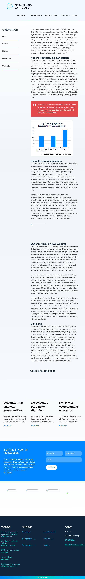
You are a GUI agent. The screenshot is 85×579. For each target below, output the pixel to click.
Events (5, 43)
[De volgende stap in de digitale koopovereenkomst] (42, 387)
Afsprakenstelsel (51, 15)
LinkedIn (9, 472)
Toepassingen (35, 15)
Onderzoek (6, 58)
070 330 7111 (70, 540)
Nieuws (5, 51)
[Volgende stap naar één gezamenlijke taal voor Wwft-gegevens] (14, 387)
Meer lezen (7, 425)
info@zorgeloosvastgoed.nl (74, 544)
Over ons (65, 15)
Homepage (26, 532)
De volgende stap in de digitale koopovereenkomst (9, 543)
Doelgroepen (21, 15)
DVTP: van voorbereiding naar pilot (10, 551)
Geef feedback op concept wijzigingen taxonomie (10, 565)
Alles (4, 36)
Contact (75, 15)
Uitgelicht (6, 66)
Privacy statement (42, 577)
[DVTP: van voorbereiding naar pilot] (70, 387)
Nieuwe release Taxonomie (6, 558)
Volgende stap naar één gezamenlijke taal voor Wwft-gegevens (9, 534)
